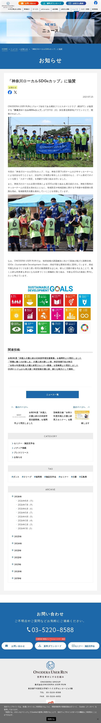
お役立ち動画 (78, 3)
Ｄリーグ (27, 477)
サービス (35, 9)
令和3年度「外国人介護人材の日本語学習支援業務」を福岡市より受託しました (45, 358)
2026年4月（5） (26, 516)
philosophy (45, 9)
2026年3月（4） (26, 520)
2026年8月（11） (26, 501)
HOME (5, 49)
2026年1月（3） (25, 528)
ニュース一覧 (52, 394)
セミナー (64, 477)
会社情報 (55, 9)
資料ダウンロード (54, 3)
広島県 (84, 477)
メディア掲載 (20, 448)
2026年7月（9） (26, 504)
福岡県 (39, 477)
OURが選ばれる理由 (14, 9)
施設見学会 (51, 477)
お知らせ (24, 49)
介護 (75, 477)
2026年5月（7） (26, 512)
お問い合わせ (30, 3)
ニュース (75, 9)
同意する (51, 719)
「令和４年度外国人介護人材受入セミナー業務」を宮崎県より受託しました (43, 365)
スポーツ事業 (85, 9)
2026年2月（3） (26, 524)
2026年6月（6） (26, 508)
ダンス (16, 477)
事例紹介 (27, 9)
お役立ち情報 (65, 9)
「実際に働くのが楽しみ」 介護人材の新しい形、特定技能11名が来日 (40, 361)
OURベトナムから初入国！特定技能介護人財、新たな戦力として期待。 (41, 369)
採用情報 (95, 9)
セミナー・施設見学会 (24, 443)
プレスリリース (21, 452)
